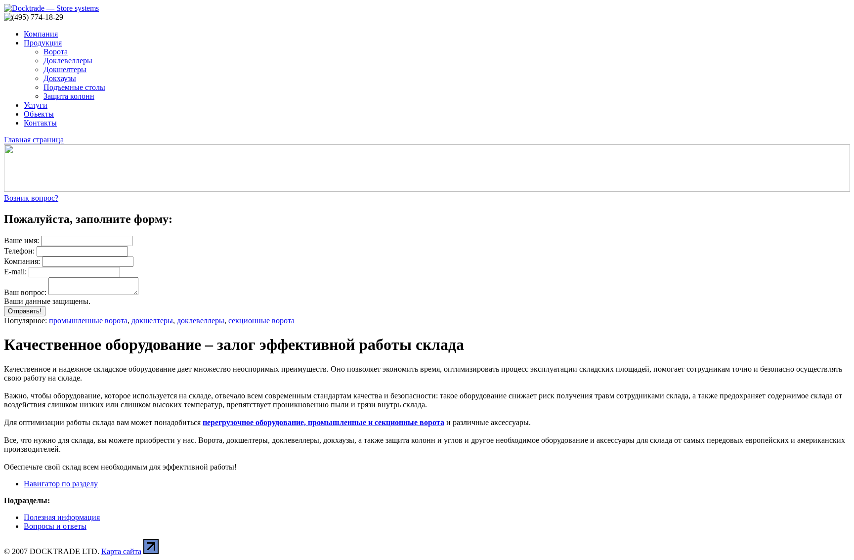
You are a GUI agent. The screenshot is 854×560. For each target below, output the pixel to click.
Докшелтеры (64, 69)
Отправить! (25, 311)
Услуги (35, 105)
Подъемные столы (74, 87)
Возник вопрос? (31, 198)
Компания (41, 34)
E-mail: (15, 271)
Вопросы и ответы (55, 526)
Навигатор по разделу (61, 483)
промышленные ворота (88, 320)
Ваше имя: (21, 240)
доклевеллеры (200, 320)
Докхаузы (59, 78)
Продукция (43, 43)
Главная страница (34, 139)
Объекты (39, 114)
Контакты (40, 123)
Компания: (22, 261)
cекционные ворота (261, 320)
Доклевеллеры (67, 60)
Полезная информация (62, 517)
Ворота (55, 51)
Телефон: (19, 251)
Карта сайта (121, 551)
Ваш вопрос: (25, 292)
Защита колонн (68, 96)
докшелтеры (152, 320)
